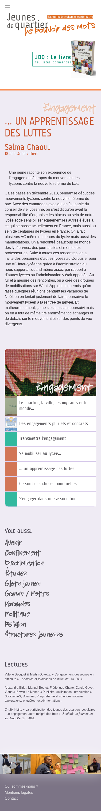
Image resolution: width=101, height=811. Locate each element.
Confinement (22, 554)
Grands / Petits (27, 594)
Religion (15, 625)
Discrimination (24, 564)
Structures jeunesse (34, 635)
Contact (11, 798)
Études (16, 574)
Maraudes (17, 605)
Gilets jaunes (23, 584)
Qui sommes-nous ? (21, 786)
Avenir (13, 544)
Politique (17, 615)
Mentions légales (19, 792)
